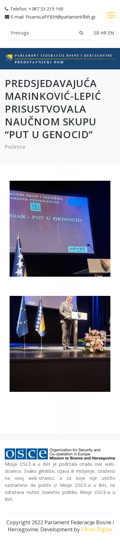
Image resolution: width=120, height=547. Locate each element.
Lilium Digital (96, 529)
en (111, 33)
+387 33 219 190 (45, 9)
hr (104, 33)
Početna (15, 146)
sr (97, 33)
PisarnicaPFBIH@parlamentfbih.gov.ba (65, 17)
